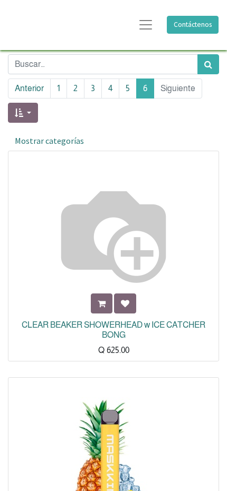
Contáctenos (193, 24)
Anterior (29, 88)
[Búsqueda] (208, 64)
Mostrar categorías (49, 140)
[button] (23, 113)
